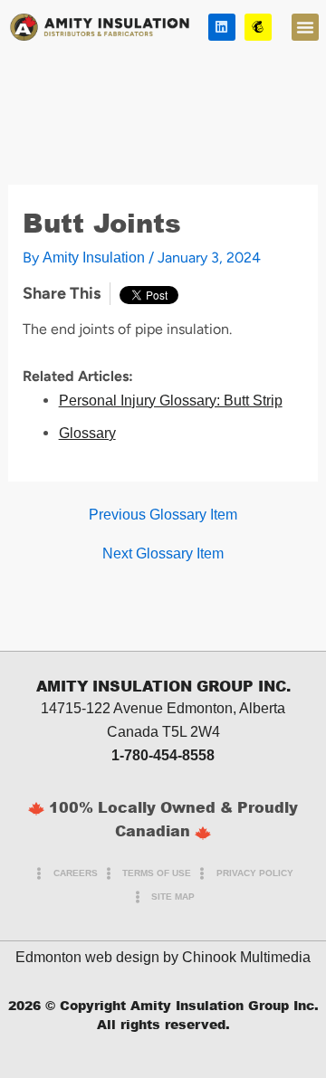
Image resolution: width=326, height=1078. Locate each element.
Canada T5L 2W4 (163, 731)
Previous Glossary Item (163, 515)
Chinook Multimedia (246, 957)
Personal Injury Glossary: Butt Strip (171, 400)
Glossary (87, 433)
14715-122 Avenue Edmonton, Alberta (163, 708)
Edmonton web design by (96, 957)
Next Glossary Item (163, 554)
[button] (305, 27)
